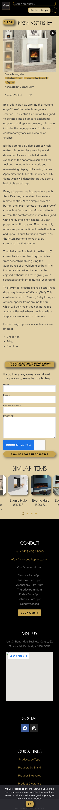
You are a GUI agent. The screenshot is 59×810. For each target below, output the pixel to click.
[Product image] (18, 485)
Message (8, 416)
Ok (29, 804)
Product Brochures (29, 775)
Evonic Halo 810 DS (18, 502)
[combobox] (34, 4)
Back (10, 22)
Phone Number (12, 406)
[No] (55, 797)
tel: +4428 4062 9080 (29, 551)
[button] (23, 513)
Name (6, 384)
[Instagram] (34, 728)
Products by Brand (29, 767)
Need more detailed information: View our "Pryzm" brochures (29, 364)
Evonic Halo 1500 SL (40, 502)
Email (6, 395)
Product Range (39, 10)
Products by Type (29, 759)
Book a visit (29, 612)
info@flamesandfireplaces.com (29, 559)
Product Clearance (29, 783)
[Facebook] (25, 728)
